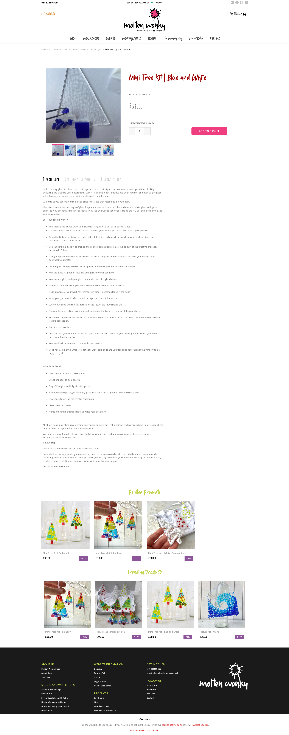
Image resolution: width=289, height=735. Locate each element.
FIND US (215, 38)
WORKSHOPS (91, 38)
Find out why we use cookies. (144, 730)
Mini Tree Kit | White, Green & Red (166, 553)
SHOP (73, 38)
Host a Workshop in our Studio (55, 706)
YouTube (151, 693)
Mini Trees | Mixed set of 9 (111, 631)
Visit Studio (46, 693)
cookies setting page (172, 724)
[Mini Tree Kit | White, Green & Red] (171, 525)
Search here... (49, 14)
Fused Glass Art (101, 706)
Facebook (151, 689)
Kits (96, 702)
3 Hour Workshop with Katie (54, 698)
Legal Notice (100, 681)
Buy (83, 558)
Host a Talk (46, 710)
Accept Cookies (200, 724)
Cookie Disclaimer (102, 685)
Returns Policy (111, 179)
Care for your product (80, 179)
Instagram (152, 685)
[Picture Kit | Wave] (221, 604)
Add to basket (209, 131)
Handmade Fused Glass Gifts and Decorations (67, 49)
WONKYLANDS (131, 38)
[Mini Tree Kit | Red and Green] (65, 525)
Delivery (98, 668)
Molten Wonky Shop (50, 668)
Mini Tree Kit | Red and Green (58, 553)
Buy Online (99, 698)
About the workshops (51, 689)
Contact (150, 698)
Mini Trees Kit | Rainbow (109, 553)
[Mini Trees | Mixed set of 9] (118, 604)
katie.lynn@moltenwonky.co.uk (163, 673)
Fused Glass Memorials (105, 710)
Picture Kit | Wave (209, 631)
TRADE (152, 38)
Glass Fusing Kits (95, 49)
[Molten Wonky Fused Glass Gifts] (144, 19)
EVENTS (111, 38)
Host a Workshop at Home (53, 702)
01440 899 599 (49, 2)
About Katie (196, 38)
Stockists (45, 677)
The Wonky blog (173, 38)
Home (43, 49)
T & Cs (97, 677)
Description (51, 179)
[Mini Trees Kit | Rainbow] (118, 525)
